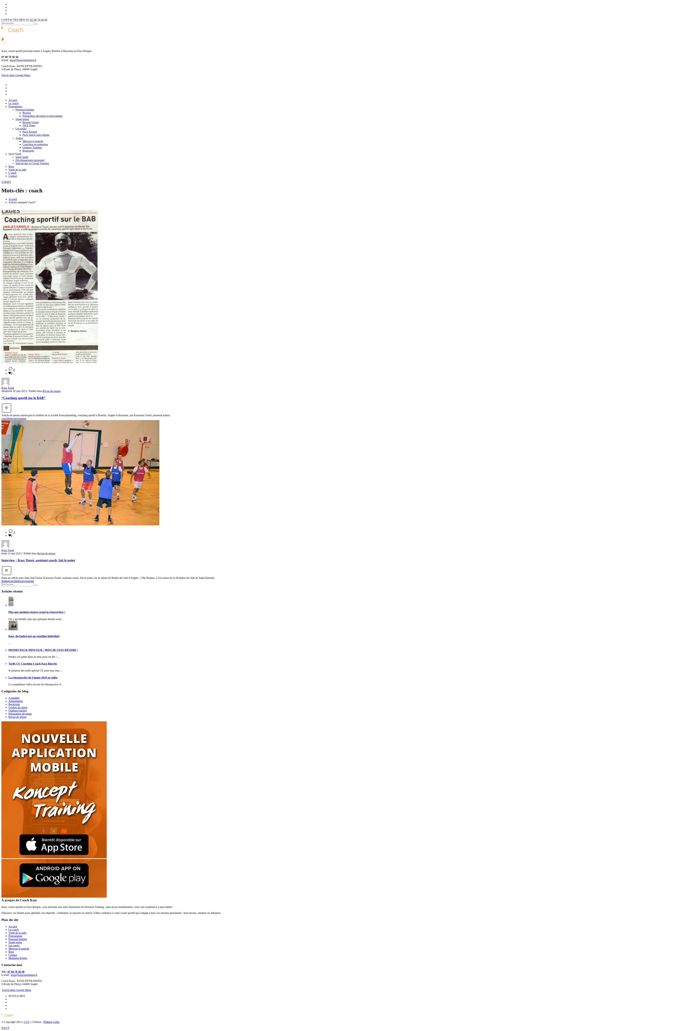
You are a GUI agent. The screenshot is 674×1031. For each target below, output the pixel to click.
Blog (11, 951)
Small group (15, 942)
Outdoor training (17, 710)
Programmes (15, 935)
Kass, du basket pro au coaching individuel (33, 636)
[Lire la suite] (6, 412)
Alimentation (15, 701)
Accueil (12, 199)
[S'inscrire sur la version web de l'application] (54, 857)
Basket (5, 580)
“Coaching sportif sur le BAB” (23, 398)
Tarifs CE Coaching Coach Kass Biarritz (32, 663)
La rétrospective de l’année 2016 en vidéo (32, 677)
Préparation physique (20, 713)
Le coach (13, 929)
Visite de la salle (17, 932)
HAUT (5, 1027)
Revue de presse (51, 391)
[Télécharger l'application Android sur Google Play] (54, 896)
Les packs (13, 945)
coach (4, 418)
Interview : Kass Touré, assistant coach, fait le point (38, 560)
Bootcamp (14, 704)
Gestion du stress (17, 707)
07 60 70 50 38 (38, 19)
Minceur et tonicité (18, 948)
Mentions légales (17, 958)
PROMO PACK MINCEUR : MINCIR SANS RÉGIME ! (43, 649)
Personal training (17, 939)
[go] (36, 24)
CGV (27, 1021)
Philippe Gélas (51, 1021)
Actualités (13, 697)
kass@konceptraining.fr (23, 60)
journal (22, 418)
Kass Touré (7, 387)
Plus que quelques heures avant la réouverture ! (36, 612)
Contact (12, 954)
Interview (13, 418)
